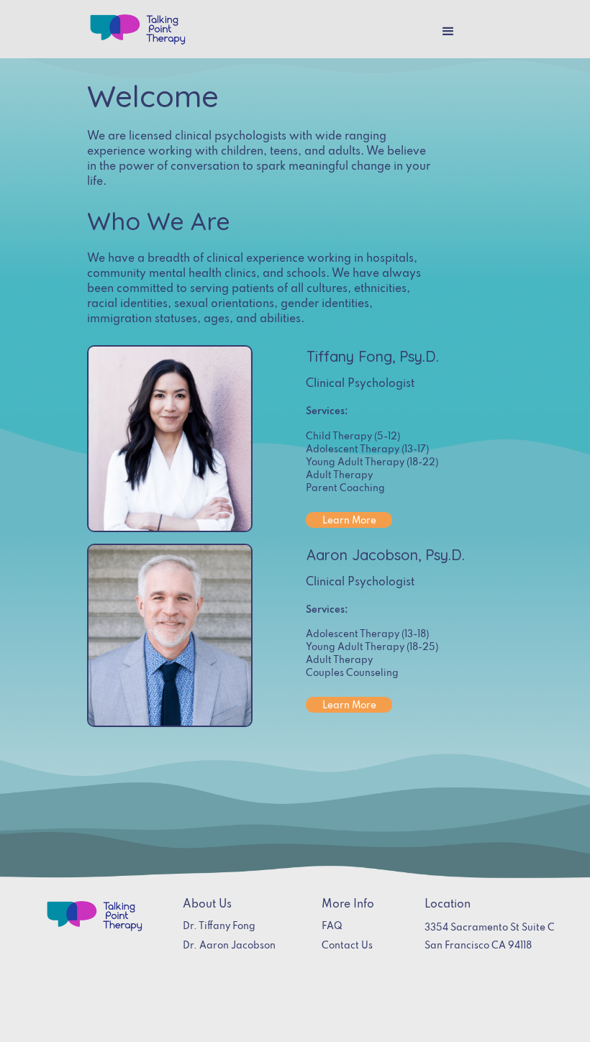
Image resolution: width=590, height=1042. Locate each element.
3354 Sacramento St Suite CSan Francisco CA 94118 (490, 937)
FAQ (332, 926)
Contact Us (347, 946)
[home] (137, 29)
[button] (448, 32)
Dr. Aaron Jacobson (229, 946)
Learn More (349, 521)
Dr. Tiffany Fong (219, 926)
